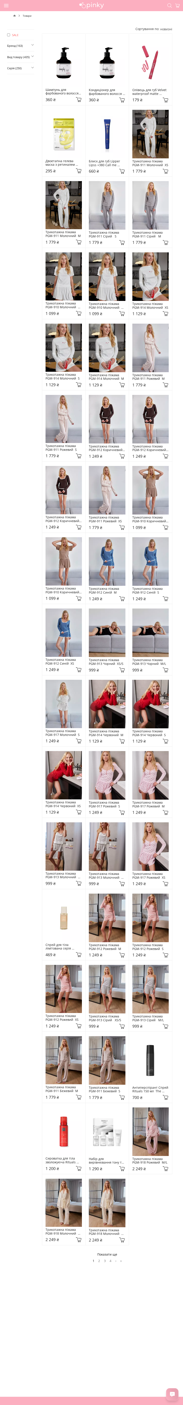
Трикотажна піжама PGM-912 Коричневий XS (106, 448)
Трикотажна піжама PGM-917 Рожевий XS (148, 876)
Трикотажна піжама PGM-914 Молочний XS (150, 306)
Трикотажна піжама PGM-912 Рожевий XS (62, 1018)
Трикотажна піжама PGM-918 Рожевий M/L (149, 1161)
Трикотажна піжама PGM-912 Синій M (105, 590)
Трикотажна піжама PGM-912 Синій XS (62, 662)
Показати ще (107, 1254)
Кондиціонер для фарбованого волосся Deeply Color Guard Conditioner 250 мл (106, 92)
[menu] (6, 5)
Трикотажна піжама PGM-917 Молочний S (63, 733)
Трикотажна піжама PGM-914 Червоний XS (63, 804)
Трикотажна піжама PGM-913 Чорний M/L (149, 662)
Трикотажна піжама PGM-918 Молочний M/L (105, 1232)
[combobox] (166, 29)
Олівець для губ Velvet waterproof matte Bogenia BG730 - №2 (149, 92)
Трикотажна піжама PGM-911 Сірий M (148, 234)
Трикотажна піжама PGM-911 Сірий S (105, 234)
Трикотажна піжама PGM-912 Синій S (148, 590)
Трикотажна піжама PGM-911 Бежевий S (105, 1089)
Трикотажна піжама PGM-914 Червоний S (149, 733)
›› (121, 1260)
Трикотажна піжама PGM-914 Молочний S (63, 376)
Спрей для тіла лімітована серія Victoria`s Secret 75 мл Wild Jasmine (63, 947)
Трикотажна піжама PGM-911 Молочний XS (150, 163)
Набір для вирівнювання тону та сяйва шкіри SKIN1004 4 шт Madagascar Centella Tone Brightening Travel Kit (106, 1161)
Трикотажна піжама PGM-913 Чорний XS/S (106, 662)
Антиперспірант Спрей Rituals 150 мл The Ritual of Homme (150, 1089)
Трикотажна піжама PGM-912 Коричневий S (150, 448)
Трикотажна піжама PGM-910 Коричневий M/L (150, 519)
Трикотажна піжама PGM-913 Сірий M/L (148, 1018)
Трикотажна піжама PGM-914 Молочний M (106, 377)
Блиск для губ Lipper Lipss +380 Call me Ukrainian (105, 163)
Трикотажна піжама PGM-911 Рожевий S (62, 448)
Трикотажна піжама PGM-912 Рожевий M (105, 947)
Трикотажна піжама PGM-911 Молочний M (63, 234)
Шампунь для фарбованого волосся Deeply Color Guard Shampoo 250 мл (62, 92)
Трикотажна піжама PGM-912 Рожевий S (148, 947)
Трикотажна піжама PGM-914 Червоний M (106, 733)
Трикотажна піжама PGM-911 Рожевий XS (105, 519)
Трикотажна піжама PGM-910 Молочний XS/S (62, 305)
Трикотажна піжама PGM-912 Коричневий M (63, 519)
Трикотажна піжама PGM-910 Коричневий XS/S (63, 590)
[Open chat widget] (172, 1394)
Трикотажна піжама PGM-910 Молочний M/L (105, 306)
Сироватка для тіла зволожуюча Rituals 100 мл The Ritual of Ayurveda (61, 1160)
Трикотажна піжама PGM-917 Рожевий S (105, 804)
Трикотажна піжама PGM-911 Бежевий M (62, 1089)
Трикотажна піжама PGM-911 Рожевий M (148, 377)
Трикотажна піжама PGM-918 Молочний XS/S (62, 1232)
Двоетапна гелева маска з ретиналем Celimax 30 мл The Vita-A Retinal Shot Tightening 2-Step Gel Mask (63, 163)
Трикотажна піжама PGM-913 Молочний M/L (62, 875)
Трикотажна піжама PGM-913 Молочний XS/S (105, 876)
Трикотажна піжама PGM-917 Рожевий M (148, 804)
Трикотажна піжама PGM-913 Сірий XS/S (105, 1018)
